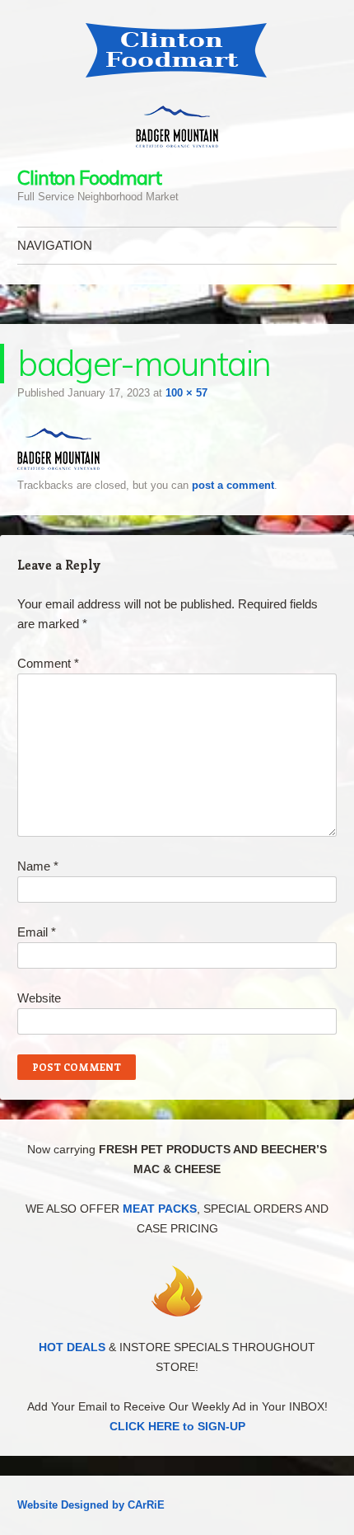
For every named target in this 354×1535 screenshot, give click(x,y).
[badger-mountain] (58, 465)
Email (36, 932)
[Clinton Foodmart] (177, 50)
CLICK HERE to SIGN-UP (177, 1426)
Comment (48, 663)
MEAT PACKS (160, 1208)
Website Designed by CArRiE (91, 1505)
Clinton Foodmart (89, 177)
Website (39, 998)
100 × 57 (186, 393)
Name (37, 866)
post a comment (233, 485)
